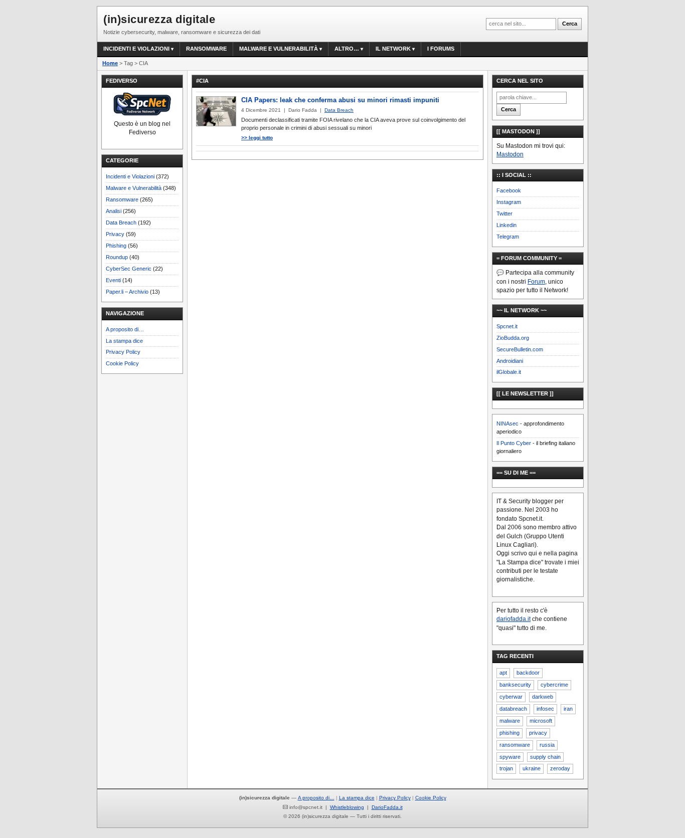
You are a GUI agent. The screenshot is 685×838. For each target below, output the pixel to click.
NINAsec (507, 424)
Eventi (113, 280)
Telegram (507, 237)
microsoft (541, 721)
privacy (538, 733)
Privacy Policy (123, 352)
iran (568, 709)
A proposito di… (125, 329)
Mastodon (510, 154)
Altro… (346, 49)
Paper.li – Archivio (127, 292)
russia (547, 745)
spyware (510, 757)
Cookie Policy (122, 363)
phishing (509, 733)
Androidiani (509, 361)
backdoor (528, 673)
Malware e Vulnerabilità (278, 49)
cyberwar (511, 697)
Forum (536, 281)
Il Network (393, 49)
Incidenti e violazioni (136, 49)
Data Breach (121, 223)
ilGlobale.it (508, 372)
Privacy (115, 234)
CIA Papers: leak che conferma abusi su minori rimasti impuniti (340, 100)
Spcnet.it (507, 326)
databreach (513, 709)
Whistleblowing (347, 807)
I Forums (440, 49)
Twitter (504, 214)
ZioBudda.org (512, 338)
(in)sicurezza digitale (159, 19)
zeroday (560, 768)
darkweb (542, 697)
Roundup (117, 257)
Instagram (508, 202)
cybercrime (554, 685)
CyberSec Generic (128, 269)
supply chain (545, 757)
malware (509, 721)
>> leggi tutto (257, 137)
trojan (506, 768)
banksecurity (515, 685)
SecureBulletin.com (519, 349)
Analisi (113, 211)
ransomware (514, 745)
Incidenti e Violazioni (130, 176)
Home (110, 63)
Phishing (116, 246)
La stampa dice (124, 341)
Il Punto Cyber (513, 443)
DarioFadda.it (387, 807)
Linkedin (506, 225)
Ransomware (206, 49)
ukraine (532, 768)
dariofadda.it (513, 618)
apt (503, 673)
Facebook (508, 190)
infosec (545, 709)
